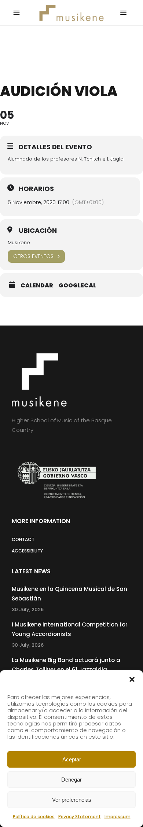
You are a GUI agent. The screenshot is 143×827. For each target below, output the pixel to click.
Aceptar (71, 759)
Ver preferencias (71, 800)
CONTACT (23, 539)
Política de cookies (34, 816)
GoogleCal (77, 285)
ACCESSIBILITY (27, 551)
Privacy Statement (79, 816)
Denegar (71, 779)
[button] (132, 679)
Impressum (117, 816)
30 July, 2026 (28, 609)
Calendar (37, 285)
